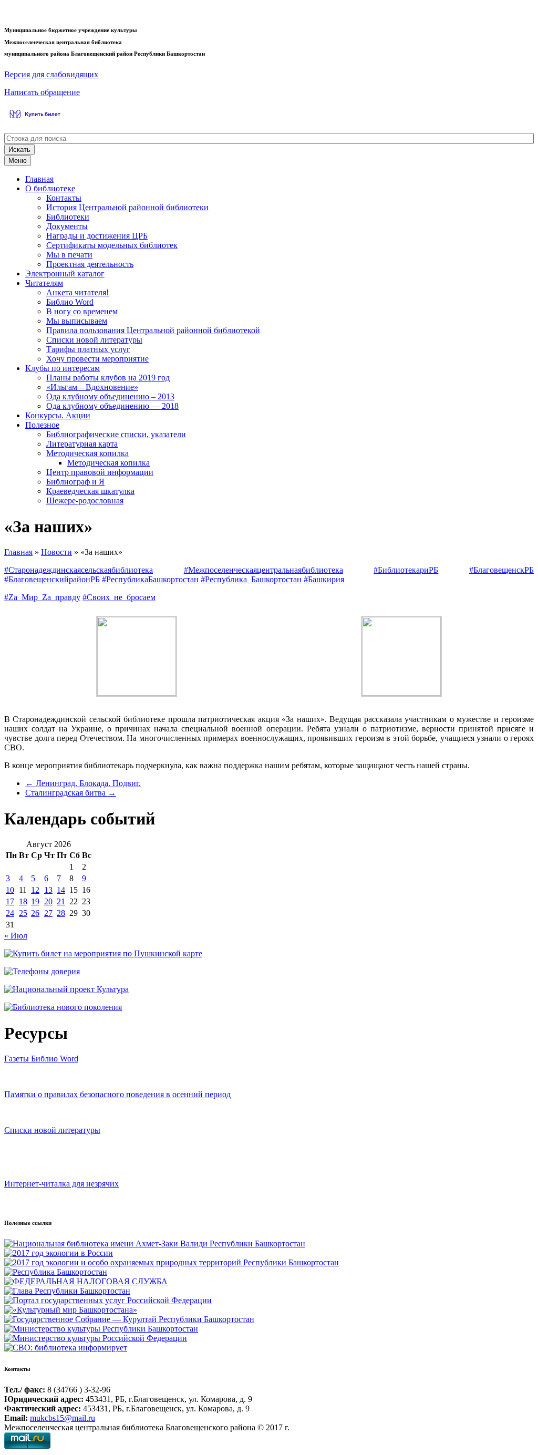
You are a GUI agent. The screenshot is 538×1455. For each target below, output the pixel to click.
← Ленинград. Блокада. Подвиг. (83, 783)
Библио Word (70, 301)
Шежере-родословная (84, 500)
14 (61, 889)
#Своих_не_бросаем (119, 597)
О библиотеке (50, 188)
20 (48, 901)
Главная (39, 178)
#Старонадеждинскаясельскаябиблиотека (78, 569)
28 (61, 913)
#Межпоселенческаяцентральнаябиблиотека (263, 569)
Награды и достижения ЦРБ (97, 235)
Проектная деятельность (89, 264)
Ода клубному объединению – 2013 (110, 396)
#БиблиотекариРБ (406, 569)
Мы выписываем (76, 320)
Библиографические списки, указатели (116, 434)
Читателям (44, 282)
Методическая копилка (87, 453)
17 (10, 901)
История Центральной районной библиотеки (127, 207)
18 (23, 901)
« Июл (15, 935)
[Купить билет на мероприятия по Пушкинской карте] (36, 119)
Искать (19, 149)
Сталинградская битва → (70, 792)
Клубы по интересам (62, 368)
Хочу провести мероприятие (97, 358)
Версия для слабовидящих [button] (51, 74)
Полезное (42, 424)
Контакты (63, 197)
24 (10, 913)
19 (35, 901)
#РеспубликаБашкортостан (150, 579)
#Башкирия (324, 579)
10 (10, 889)
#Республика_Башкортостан (251, 579)
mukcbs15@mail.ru (62, 1417)
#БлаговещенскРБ (501, 569)
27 (48, 913)
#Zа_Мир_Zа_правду (42, 597)
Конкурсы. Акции (57, 415)
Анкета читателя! (77, 292)
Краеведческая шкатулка (90, 491)
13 (48, 889)
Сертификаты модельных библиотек (112, 245)
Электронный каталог (65, 273)
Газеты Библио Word (41, 1058)
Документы (67, 226)
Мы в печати (69, 254)
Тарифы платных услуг (88, 349)
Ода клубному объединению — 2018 (112, 405)
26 (35, 913)
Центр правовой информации (99, 472)
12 (35, 889)
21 (61, 901)
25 (23, 913)
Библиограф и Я (75, 481)
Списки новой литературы (94, 339)
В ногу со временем (82, 311)
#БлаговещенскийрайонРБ (52, 579)
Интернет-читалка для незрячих (61, 1183)
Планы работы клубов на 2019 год (108, 377)
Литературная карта (82, 443)
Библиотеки (67, 216)
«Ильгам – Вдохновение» (92, 387)
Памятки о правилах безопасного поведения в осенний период (117, 1094)
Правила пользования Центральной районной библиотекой (153, 330)
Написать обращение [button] (42, 92)
